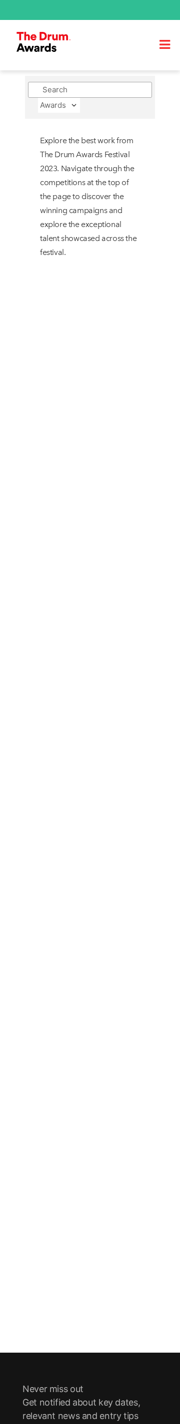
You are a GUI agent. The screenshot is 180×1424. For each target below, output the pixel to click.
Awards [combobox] (53, 105)
